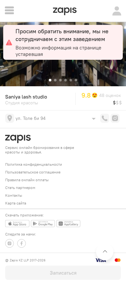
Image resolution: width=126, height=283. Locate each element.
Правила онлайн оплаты (27, 179)
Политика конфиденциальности (33, 164)
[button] (50, 80)
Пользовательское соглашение (32, 172)
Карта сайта (15, 203)
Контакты (13, 195)
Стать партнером (20, 187)
